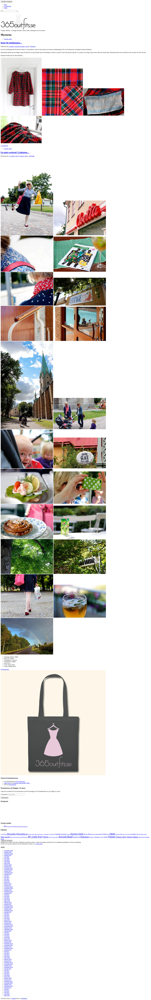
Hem (5, 4)
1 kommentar (4, 145)
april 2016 (7, 899)
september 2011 (8, 986)
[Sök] (17, 11)
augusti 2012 (7, 968)
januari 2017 (7, 885)
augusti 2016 (7, 893)
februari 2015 (8, 921)
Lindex (134, 834)
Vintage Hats (141, 837)
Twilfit (105, 837)
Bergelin (37, 834)
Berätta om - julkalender (44, 834)
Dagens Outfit (76, 834)
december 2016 (8, 887)
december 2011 (8, 981)
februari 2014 (8, 940)
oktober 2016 (8, 890)
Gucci (107, 834)
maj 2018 (6, 860)
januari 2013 (7, 961)
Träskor (101, 837)
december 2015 (8, 905)
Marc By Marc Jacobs (141, 834)
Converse (63, 834)
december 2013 (8, 943)
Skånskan (84, 837)
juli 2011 (6, 989)
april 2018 (7, 861)
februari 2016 (8, 902)
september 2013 (8, 948)
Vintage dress (121, 837)
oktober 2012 (8, 965)
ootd (50, 837)
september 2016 (8, 891)
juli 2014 (6, 932)
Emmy (93, 834)
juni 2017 (6, 877)
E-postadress (4, 794)
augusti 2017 (7, 874)
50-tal (2, 834)
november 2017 (8, 869)
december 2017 (8, 868)
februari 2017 (8, 883)
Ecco (90, 834)
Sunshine (91, 837)
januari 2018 (7, 866)
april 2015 (7, 918)
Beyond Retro (52, 834)
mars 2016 (7, 901)
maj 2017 (6, 879)
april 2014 (7, 937)
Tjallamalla (97, 837)
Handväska (117, 834)
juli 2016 (6, 894)
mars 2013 (7, 957)
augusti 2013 (7, 950)
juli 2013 (6, 951)
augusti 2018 (7, 855)
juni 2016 (6, 896)
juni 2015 (6, 915)
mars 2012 (7, 976)
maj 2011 (6, 992)
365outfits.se (22, 834)
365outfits (32, 46)
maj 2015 (6, 916)
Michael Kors (24, 837)
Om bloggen (7, 6)
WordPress (24, 998)
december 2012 (8, 962)
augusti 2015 (7, 912)
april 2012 (7, 975)
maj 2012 (6, 973)
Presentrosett (12, 784)
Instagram (125, 834)
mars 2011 (7, 995)
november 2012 (8, 964)
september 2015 (8, 910)
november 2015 (8, 907)
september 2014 (8, 929)
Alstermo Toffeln (31, 834)
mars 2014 (7, 939)
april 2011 (7, 994)
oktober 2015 (8, 909)
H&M (112, 834)
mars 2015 (7, 920)
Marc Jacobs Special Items (15, 837)
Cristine (68, 834)
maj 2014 (6, 935)
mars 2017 (7, 882)
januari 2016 (7, 904)
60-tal (4, 834)
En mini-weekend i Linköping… (15, 152)
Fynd (104, 834)
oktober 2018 (8, 852)
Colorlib (13, 998)
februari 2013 (8, 959)
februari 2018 (8, 865)
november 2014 (8, 926)
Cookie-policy (39, 844)
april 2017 (7, 880)
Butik (5, 8)
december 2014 (8, 924)
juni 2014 (6, 934)
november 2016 (8, 888)
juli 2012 (6, 970)
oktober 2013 (8, 946)
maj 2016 (6, 898)
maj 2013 (6, 954)
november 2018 (8, 850)
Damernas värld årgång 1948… (21, 783)
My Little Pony (35, 836)
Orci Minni (53, 837)
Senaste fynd (76, 837)
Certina (57, 834)
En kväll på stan (20, 781)
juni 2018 (6, 858)
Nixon (45, 837)
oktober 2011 (7, 984)
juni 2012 (6, 972)
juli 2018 (6, 857)
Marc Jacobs (5, 837)
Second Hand (66, 836)
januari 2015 (7, 923)
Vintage (111, 836)
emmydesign (98, 834)
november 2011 (8, 983)
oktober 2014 (8, 928)
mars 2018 (7, 863)
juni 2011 (6, 991)
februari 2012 (8, 978)
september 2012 (8, 967)
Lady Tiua (129, 834)
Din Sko (86, 834)
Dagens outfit (8, 39)
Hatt (121, 834)
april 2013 (7, 956)
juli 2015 (6, 913)
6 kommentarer (5, 669)
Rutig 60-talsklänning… (11, 43)
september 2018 (8, 853)
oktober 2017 (8, 871)
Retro (57, 837)
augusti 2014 (7, 931)
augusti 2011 (7, 987)
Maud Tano (7, 783)
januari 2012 (7, 979)
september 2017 (8, 872)
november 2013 (8, 945)
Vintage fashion (132, 837)
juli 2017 (6, 876)
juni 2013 (6, 953)
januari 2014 (7, 942)
